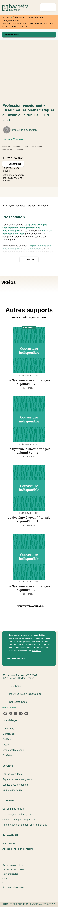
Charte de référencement (13, 887)
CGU (4, 878)
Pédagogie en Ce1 (10, 20)
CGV (4, 882)
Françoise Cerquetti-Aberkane (31, 205)
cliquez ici (36, 650)
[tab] (29, 317)
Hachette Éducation (13, 139)
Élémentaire (18, 17)
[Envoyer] (49, 659)
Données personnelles (12, 865)
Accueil (5, 17)
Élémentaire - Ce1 (36, 17)
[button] (29, 34)
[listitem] (5, 713)
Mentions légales (10, 874)
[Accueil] (15, 7)
